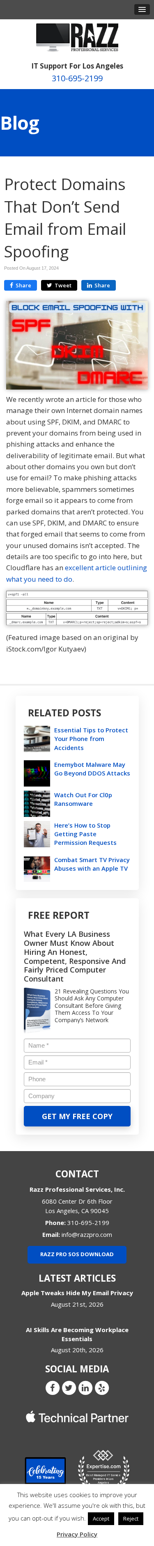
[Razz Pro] (77, 37)
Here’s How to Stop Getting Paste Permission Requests (85, 833)
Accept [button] (101, 1518)
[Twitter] (69, 1387)
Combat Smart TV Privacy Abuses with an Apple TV (92, 864)
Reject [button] (130, 1518)
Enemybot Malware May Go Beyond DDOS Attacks (92, 768)
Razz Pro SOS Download (77, 1254)
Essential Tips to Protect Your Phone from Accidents (91, 738)
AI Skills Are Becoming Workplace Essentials (77, 1334)
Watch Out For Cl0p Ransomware (83, 799)
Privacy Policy (77, 1534)
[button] (142, 9)
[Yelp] (102, 1387)
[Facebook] (52, 1387)
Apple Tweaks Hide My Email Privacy (77, 1293)
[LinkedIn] (85, 1387)
